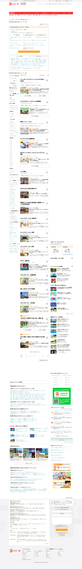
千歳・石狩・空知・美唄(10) (41, 40)
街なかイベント (12, 237)
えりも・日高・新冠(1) (40, 45)
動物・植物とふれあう (24, 479)
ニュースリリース (25, 556)
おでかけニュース (55, 13)
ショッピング (29, 65)
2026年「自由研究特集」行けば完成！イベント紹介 (14, 252)
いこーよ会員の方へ (61, 535)
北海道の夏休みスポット (15, 411)
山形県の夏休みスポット (34, 412)
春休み (53, 3)
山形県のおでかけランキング (27, 474)
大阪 (41, 15)
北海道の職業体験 (42, 508)
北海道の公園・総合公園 (14, 512)
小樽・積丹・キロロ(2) (15, 43)
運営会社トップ (48, 551)
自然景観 (36, 59)
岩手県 (64, 438)
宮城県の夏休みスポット (15, 412)
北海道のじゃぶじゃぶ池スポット (16, 418)
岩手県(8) (20, 32)
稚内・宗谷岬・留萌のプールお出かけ (17, 399)
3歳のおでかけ (67, 377)
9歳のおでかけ (67, 384)
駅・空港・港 (13, 68)
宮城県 (67, 438)
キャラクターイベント (13, 241)
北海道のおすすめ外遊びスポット (57, 460)
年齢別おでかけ (45, 13)
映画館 (43, 62)
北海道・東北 (11, 15)
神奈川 (22, 15)
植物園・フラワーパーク (15, 59)
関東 (18, 15)
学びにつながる (32, 479)
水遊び (29, 480)
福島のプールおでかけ (14, 406)
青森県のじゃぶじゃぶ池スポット (30, 418)
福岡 (57, 15)
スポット (12, 13)
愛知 (31, 15)
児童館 (12, 64)
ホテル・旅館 (32, 64)
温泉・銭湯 (27, 64)
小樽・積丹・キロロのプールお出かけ (17, 395)
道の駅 (40, 65)
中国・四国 (49, 15)
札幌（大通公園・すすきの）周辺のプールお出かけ (20, 390)
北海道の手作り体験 (19, 508)
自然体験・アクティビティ (31, 68)
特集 (70, 13)
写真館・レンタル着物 (21, 68)
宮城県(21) (12, 32)
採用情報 (47, 556)
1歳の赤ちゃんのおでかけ (67, 375)
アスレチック (26, 62)
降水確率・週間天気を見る (68, 254)
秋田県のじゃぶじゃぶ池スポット (16, 420)
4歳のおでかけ (56, 380)
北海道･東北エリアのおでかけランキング (18, 472)
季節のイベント (12, 234)
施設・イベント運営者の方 (26, 551)
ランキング (37, 13)
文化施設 (16, 62)
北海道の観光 (12, 505)
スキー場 (37, 64)
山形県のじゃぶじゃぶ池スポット (30, 420)
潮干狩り (22, 61)
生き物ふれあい (12, 227)
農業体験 (17, 61)
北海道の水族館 (12, 516)
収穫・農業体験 (20, 480)
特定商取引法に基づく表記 (26, 559)
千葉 (24, 15)
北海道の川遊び (21, 512)
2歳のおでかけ (56, 377)
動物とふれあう (62, 3)
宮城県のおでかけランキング (39, 473)
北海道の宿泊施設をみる (34, 351)
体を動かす (26, 480)
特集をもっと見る (69, 313)
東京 (20, 15)
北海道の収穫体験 (35, 508)
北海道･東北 (53, 438)
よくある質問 (36, 552)
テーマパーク (21, 58)
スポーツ (11, 225)
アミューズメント (28, 67)
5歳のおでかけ (67, 380)
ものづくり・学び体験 (13, 236)
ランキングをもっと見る (68, 442)
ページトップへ (69, 497)
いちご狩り (13, 61)
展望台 (45, 61)
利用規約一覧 (24, 552)
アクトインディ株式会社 (58, 549)
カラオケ (22, 67)
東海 (29, 15)
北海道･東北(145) (19, 29)
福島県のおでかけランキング (39, 474)
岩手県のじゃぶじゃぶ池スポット (16, 419)
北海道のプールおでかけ (27, 403)
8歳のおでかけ (56, 384)
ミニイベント (12, 239)
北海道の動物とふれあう (28, 508)
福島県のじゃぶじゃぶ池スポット (16, 422)
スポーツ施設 (31, 62)
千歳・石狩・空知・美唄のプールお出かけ (38, 394)
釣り (33, 59)
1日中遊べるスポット (69, 3)
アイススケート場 (14, 65)
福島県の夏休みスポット (15, 413)
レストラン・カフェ (22, 65)
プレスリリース (60, 556)
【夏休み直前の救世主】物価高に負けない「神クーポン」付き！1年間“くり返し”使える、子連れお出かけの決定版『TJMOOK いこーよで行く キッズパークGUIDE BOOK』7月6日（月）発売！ (32, 536)
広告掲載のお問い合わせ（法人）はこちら (62, 526)
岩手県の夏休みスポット (34, 411)
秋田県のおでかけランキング (15, 474)
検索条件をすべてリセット (44, 24)
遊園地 (17, 58)
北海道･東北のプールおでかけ (16, 403)
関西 (39, 15)
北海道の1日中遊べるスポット (56, 455)
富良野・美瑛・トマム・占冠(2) (29, 43)
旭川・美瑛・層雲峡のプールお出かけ (37, 390)
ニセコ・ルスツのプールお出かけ (16, 396)
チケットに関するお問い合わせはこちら (61, 532)
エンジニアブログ (49, 557)
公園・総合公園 (38, 62)
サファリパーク (31, 58)
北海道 (15, 15)
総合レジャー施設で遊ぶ (15, 479)
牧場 (36, 58)
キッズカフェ (35, 67)
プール (19, 64)
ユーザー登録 (12, 528)
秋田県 (70, 438)
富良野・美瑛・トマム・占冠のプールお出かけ (34, 395)
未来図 (59, 552)
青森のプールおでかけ (36, 403)
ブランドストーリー (61, 551)
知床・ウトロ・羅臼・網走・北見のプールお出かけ (33, 396)
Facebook (24, 557)
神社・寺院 (20, 62)
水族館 (39, 58)
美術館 (12, 62)
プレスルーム (36, 554)
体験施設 (41, 61)
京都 (43, 15)
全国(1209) (13, 29)
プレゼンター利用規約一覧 (38, 551)
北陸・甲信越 (35, 15)
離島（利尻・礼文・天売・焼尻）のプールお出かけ (35, 399)
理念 (46, 552)
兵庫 (45, 15)
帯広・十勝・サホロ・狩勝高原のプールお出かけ (19, 394)
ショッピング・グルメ (13, 229)
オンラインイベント (27, 13)
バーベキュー (28, 59)
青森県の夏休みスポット (25, 411)
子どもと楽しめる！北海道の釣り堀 (57, 457)
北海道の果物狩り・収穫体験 (14, 520)
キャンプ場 (23, 59)
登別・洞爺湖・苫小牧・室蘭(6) (42, 37)
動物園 (26, 58)
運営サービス (48, 554)
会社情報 (59, 554)
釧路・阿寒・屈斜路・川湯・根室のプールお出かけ (20, 398)
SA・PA (40, 67)
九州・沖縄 (54, 15)
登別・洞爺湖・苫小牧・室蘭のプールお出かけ (19, 391)
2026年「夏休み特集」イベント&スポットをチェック (14, 246)
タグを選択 (14, 85)
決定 (29, 51)
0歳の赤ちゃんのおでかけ (56, 375)
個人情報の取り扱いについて (61, 525)
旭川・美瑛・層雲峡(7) (28, 37)
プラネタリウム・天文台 (15, 67)
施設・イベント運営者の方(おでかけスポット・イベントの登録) (26, 528)
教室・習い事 (35, 65)
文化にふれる (38, 479)
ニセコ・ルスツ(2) (40, 43)
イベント (18, 13)
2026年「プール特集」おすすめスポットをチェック (14, 249)
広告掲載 (23, 554)
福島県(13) (32, 32)
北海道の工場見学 (13, 508)
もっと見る (46, 543)
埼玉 (26, 15)
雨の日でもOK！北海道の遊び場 (57, 452)
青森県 (61, 438)
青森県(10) (16, 32)
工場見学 (37, 61)
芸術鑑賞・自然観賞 (13, 232)
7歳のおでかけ (67, 382)
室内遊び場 (13, 58)
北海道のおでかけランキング (32, 472)
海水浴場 (22, 64)
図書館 (15, 64)
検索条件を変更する (44, 360)
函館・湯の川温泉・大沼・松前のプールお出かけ (19, 393)
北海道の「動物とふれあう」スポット (58, 450)
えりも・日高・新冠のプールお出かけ (37, 398)
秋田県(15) (24, 32)
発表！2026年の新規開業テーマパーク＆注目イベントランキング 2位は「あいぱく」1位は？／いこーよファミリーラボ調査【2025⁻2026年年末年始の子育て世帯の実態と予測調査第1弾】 (31, 540)
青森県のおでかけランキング (15, 473)
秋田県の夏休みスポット (25, 412)
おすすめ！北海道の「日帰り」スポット (58, 447)
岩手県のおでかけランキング (27, 473)
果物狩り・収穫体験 (42, 59)
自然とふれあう (13, 480)
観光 (43, 65)
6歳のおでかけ (56, 382)
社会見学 (32, 61)
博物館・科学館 (27, 61)
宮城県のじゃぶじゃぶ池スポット (30, 419)
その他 (38, 68)
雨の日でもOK (57, 3)
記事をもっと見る (29, 463)
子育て (64, 13)
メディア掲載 (36, 556)
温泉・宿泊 (34, 480)
